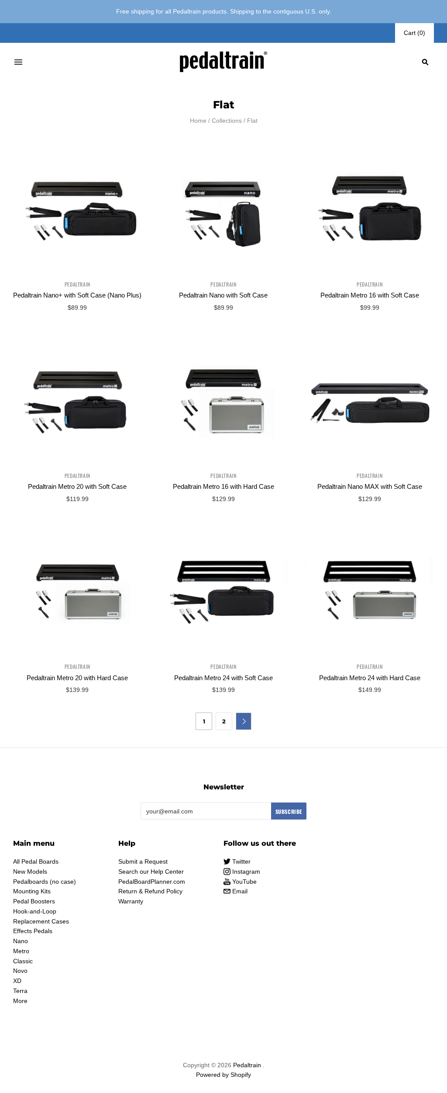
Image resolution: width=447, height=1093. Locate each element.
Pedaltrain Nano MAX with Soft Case (369, 486)
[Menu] (18, 62)
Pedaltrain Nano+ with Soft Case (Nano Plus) (77, 295)
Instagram (245, 871)
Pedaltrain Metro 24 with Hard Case (369, 677)
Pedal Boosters (34, 901)
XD (17, 980)
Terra (20, 990)
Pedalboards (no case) (44, 881)
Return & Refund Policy (150, 891)
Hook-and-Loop (34, 911)
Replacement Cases (41, 921)
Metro (21, 951)
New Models (30, 871)
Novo (20, 970)
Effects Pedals (32, 930)
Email (239, 891)
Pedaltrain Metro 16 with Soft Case (369, 295)
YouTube (243, 881)
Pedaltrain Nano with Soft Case (223, 295)
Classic (23, 961)
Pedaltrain (77, 284)
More (20, 1000)
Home (198, 120)
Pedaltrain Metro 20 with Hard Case (77, 677)
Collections (227, 120)
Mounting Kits (32, 891)
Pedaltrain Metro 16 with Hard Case (223, 486)
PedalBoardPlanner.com (151, 881)
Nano (20, 940)
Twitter (240, 861)
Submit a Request (143, 861)
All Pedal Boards (35, 861)
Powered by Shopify (223, 1074)
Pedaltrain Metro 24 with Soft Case (223, 677)
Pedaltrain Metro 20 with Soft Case (77, 486)
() (414, 32)
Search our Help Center (151, 871)
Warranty (130, 901)
